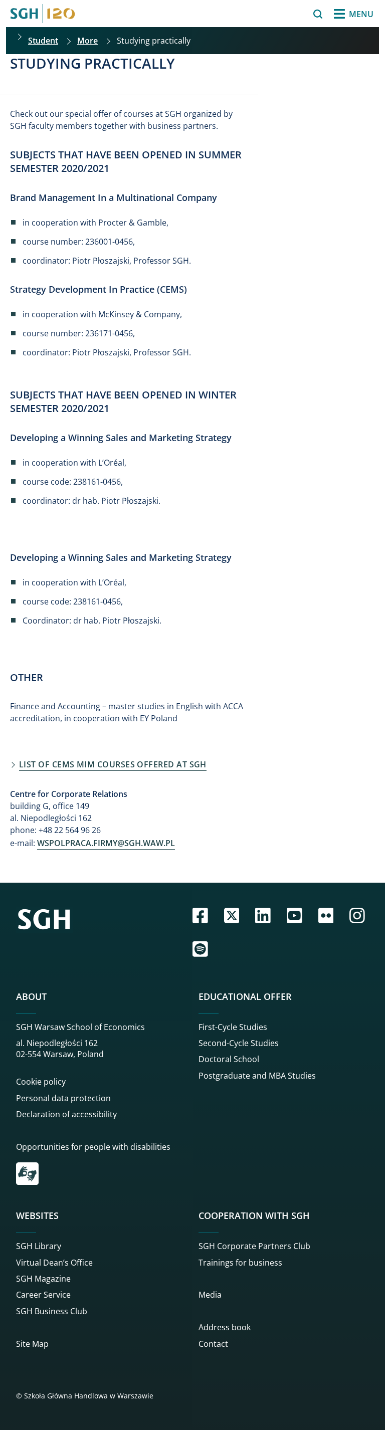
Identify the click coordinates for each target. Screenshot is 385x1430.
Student (43, 40)
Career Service (43, 1294)
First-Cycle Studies (233, 1027)
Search (292, 14)
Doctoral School (229, 1059)
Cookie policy (41, 1081)
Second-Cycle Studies (239, 1043)
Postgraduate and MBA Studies (257, 1075)
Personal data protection (63, 1098)
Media (210, 1294)
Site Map (32, 1343)
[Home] (42, 14)
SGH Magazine (43, 1278)
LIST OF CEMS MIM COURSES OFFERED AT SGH (113, 764)
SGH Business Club (51, 1311)
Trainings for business (240, 1262)
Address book (225, 1327)
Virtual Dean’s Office (54, 1262)
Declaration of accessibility (66, 1114)
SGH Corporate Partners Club (254, 1246)
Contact (213, 1343)
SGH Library (38, 1246)
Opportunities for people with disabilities (93, 1146)
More (87, 40)
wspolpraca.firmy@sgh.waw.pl (106, 843)
